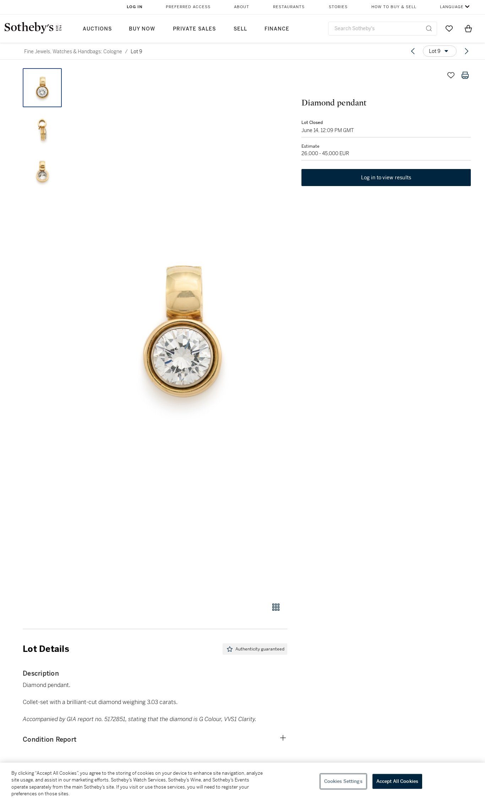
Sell (240, 29)
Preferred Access (188, 7)
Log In (135, 7)
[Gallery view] (276, 607)
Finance (277, 29)
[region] (242, 782)
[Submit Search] (429, 28)
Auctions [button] (97, 29)
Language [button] (452, 7)
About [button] (241, 7)
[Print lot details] (465, 75)
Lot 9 (136, 51)
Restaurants (289, 7)
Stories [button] (338, 7)
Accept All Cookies (397, 781)
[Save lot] (451, 75)
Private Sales (194, 29)
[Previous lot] (413, 51)
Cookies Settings (343, 781)
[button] (182, 331)
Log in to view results (386, 177)
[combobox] (382, 29)
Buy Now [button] (142, 29)
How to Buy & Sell (393, 7)
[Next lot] (466, 51)
